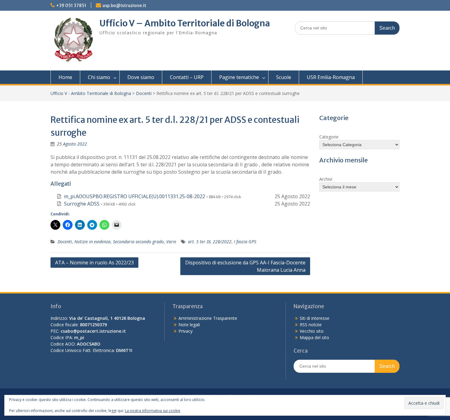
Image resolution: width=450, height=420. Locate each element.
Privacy (185, 331)
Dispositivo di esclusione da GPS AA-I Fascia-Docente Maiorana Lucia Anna (245, 266)
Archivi (325, 179)
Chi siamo (99, 77)
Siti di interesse (314, 318)
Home (65, 77)
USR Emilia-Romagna (331, 77)
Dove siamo (140, 77)
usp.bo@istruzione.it (124, 5)
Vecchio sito (312, 331)
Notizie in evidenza (92, 241)
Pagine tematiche (239, 77)
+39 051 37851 (71, 5)
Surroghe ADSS (81, 203)
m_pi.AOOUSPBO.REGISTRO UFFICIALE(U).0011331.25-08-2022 (134, 196)
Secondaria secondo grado (138, 241)
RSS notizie (311, 324)
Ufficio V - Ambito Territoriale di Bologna (91, 93)
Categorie (329, 137)
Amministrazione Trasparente (207, 318)
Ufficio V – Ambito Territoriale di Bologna (184, 23)
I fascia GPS (245, 241)
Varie (171, 241)
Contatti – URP (187, 77)
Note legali (189, 324)
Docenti (144, 93)
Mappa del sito (314, 337)
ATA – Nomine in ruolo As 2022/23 (94, 262)
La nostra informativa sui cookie (152, 410)
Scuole (283, 77)
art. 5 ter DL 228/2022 (209, 241)
